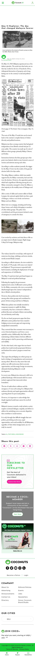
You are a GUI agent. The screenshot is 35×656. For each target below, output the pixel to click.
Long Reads (19, 434)
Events (21, 590)
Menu (2, 3)
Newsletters (23, 597)
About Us (5, 587)
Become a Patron (13, 575)
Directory (5, 600)
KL (6, 434)
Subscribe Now (14, 481)
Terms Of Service (12, 649)
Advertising (5, 590)
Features (11, 434)
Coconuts (19, 3)
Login (32, 3)
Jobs (20, 594)
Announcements (7, 594)
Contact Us (5, 597)
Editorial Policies (24, 587)
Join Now (17, 514)
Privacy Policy (24, 649)
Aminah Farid (7, 60)
